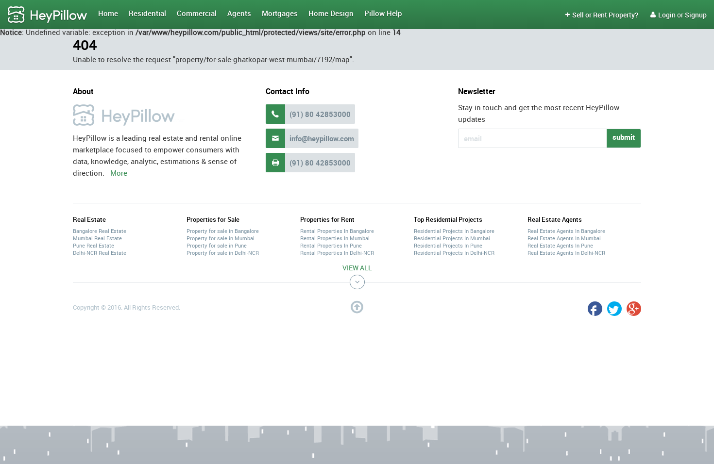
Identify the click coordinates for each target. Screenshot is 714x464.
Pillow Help (383, 13)
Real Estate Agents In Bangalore (566, 230)
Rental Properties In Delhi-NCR (337, 252)
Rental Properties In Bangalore (337, 230)
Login (663, 14)
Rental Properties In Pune (331, 245)
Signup (696, 14)
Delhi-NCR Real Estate (99, 252)
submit (623, 137)
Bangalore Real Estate (99, 230)
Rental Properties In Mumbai (335, 238)
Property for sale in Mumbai (221, 238)
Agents (239, 13)
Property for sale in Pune (217, 245)
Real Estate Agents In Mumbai (564, 238)
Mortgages (280, 13)
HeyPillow (47, 15)
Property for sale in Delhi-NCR (223, 252)
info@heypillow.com (321, 138)
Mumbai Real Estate (97, 238)
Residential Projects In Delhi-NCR (454, 252)
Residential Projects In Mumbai (452, 238)
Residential (147, 13)
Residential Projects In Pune (448, 245)
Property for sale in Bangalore (223, 230)
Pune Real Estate (93, 245)
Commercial (197, 13)
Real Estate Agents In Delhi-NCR (566, 252)
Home (108, 13)
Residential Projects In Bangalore (454, 230)
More (118, 173)
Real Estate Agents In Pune (560, 245)
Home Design (331, 13)
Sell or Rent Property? (601, 14)
